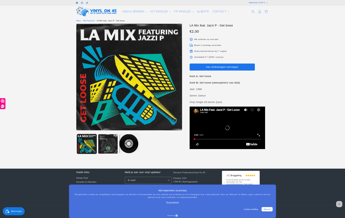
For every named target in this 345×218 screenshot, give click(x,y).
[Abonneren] (168, 180)
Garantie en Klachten (86, 182)
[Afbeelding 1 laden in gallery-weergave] (87, 144)
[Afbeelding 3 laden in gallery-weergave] (129, 144)
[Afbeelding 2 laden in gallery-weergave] (108, 144)
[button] (134, 11)
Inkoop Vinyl (82, 178)
